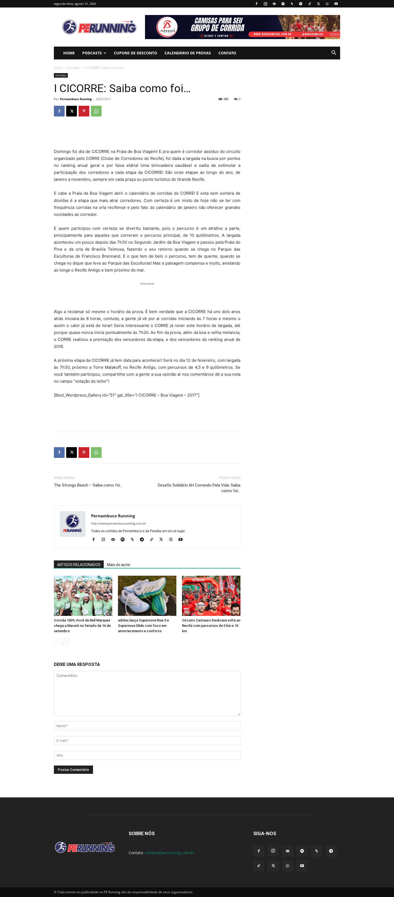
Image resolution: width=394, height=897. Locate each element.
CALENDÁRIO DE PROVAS (188, 52)
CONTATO (227, 52)
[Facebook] (256, 3)
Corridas (73, 67)
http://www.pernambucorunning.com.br (118, 523)
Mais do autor (119, 565)
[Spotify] (283, 3)
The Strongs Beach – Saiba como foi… (88, 485)
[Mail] (274, 3)
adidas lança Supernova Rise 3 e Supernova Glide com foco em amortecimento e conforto (143, 625)
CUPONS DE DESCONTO (135, 52)
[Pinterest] (84, 111)
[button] (333, 53)
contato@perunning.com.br (169, 852)
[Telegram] (301, 3)
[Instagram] (265, 3)
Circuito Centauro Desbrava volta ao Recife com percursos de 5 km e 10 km (211, 625)
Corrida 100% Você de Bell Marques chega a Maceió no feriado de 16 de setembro (82, 625)
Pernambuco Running (76, 99)
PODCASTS (92, 52)
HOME (69, 52)
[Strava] (292, 3)
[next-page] (65, 641)
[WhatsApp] (327, 3)
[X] (318, 3)
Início (58, 67)
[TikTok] (310, 3)
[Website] (172, 540)
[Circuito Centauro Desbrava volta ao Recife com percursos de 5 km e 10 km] (211, 596)
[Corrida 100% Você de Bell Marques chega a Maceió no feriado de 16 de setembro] (83, 596)
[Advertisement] (147, 134)
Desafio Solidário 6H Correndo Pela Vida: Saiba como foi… (199, 488)
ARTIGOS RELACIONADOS (79, 565)
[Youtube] (336, 3)
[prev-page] (57, 641)
